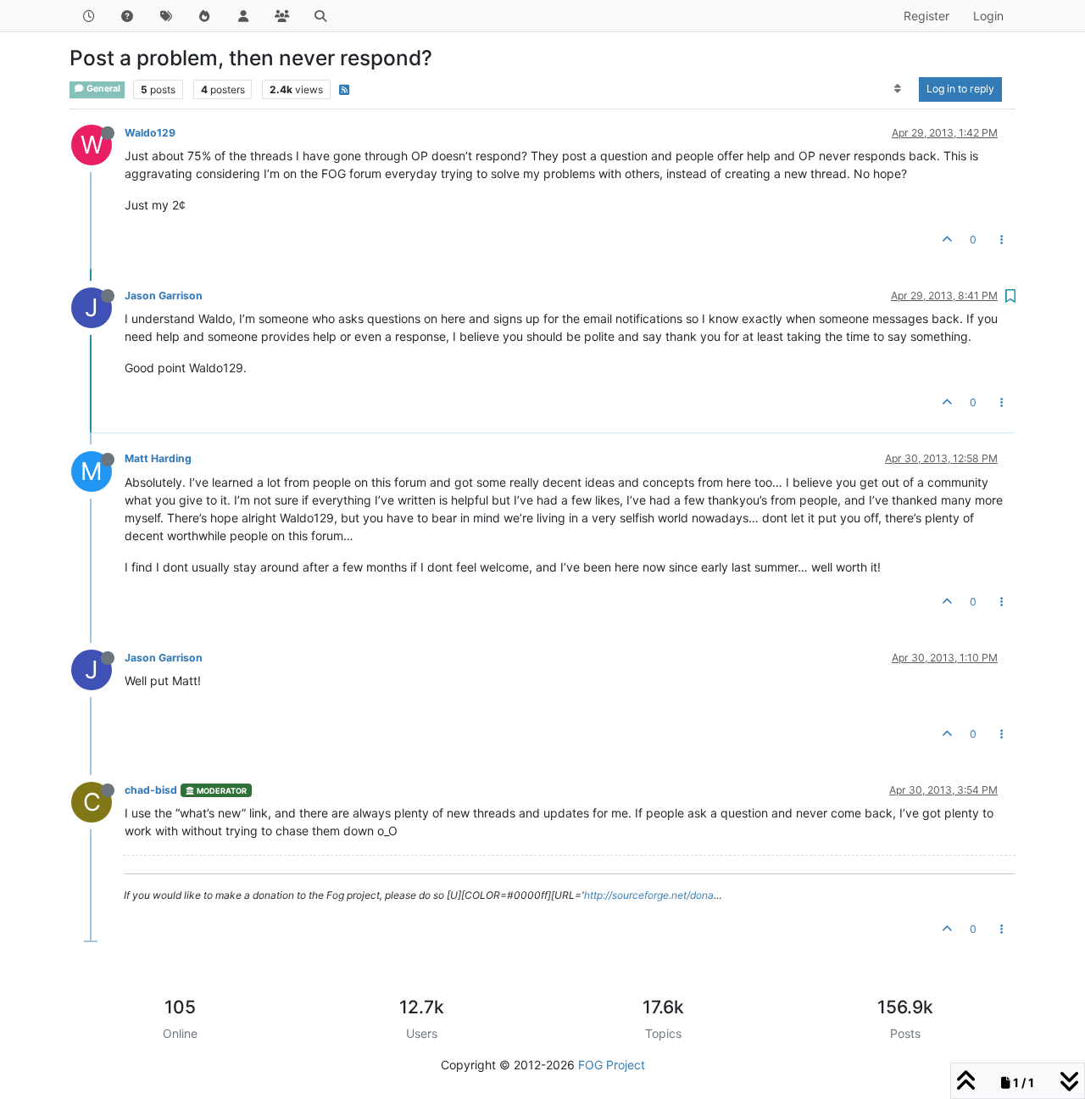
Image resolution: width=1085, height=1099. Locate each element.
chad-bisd (151, 790)
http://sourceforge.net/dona (649, 895)
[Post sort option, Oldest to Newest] (898, 89)
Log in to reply (960, 88)
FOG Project (611, 1064)
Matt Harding (158, 458)
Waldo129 (150, 132)
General (102, 88)
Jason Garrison (164, 295)
